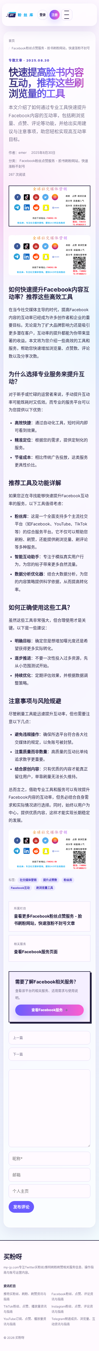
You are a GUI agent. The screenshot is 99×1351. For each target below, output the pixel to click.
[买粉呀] (20, 14)
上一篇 (18, 1038)
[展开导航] (66, 14)
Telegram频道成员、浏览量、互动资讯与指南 (73, 1321)
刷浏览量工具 (44, 888)
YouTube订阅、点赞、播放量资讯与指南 (25, 1321)
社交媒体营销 (28, 880)
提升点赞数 (50, 880)
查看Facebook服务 (49, 1010)
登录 (43, 15)
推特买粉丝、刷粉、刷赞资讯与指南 (25, 1296)
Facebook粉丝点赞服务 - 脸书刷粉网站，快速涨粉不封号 (51, 48)
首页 (12, 41)
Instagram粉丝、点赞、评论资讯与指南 (72, 1309)
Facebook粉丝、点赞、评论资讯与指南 (72, 1296)
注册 (55, 15)
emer (23, 152)
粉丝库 (68, 880)
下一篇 (18, 1054)
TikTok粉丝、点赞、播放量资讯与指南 (25, 1309)
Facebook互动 (20, 888)
